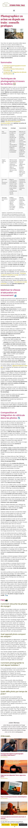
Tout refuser (14, 824)
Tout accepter (5, 824)
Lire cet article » (4, 756)
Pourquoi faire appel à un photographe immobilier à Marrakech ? (12, 754)
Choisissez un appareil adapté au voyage (13, 274)
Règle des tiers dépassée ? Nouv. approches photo (13, 776)
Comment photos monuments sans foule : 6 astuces (13, 817)
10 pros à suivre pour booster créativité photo (14, 797)
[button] (14, 10)
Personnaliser (23, 824)
